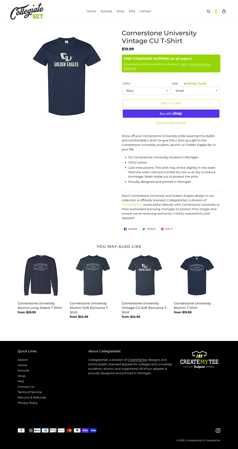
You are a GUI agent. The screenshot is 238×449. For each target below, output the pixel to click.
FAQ (21, 381)
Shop (21, 376)
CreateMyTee (132, 204)
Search (23, 360)
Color (126, 83)
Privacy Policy (28, 403)
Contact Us (26, 386)
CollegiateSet (194, 440)
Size (189, 83)
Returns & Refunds (32, 397)
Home (22, 365)
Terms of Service (30, 392)
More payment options (171, 122)
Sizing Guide (196, 83)
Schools (23, 370)
